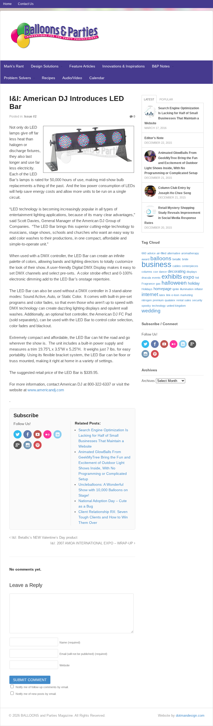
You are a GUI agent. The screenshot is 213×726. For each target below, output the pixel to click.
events (156, 277)
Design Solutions (44, 66)
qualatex (170, 300)
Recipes (48, 78)
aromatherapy (190, 253)
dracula (146, 277)
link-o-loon (172, 295)
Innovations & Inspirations (123, 66)
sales (187, 300)
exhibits (172, 276)
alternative (173, 253)
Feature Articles (82, 66)
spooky (146, 305)
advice (151, 253)
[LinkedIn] (58, 435)
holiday (194, 283)
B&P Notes (161, 66)
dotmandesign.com (190, 715)
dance (163, 271)
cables (176, 266)
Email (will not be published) (83, 653)
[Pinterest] (38, 445)
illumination (187, 289)
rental (179, 300)
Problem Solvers (17, 78)
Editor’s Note (154, 138)
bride (185, 259)
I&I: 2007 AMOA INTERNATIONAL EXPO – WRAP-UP (92, 543)
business (156, 264)
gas (158, 283)
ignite (175, 289)
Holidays (147, 289)
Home (7, 4)
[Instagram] (27, 445)
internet (150, 294)
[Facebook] (27, 435)
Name (69, 642)
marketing (186, 295)
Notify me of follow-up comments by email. (42, 687)
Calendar (96, 78)
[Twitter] (18, 435)
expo (188, 277)
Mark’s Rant (14, 66)
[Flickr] (47, 435)
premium (158, 300)
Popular (166, 99)
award (145, 259)
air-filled (161, 253)
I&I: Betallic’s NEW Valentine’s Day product (44, 537)
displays (192, 271)
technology (159, 305)
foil (197, 277)
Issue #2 (30, 116)
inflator (199, 289)
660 (144, 253)
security (197, 300)
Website (64, 665)
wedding (151, 310)
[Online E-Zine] (54, 47)
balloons (160, 258)
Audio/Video (72, 78)
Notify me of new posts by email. (36, 693)
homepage (162, 288)
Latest (149, 99)
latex (162, 295)
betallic (176, 259)
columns (147, 271)
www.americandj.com (46, 390)
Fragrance (148, 283)
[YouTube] (38, 435)
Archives (148, 381)
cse (155, 271)
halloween (174, 283)
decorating (176, 271)
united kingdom (176, 305)
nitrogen (147, 300)
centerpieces (190, 266)
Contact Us (26, 4)
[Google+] (18, 445)
